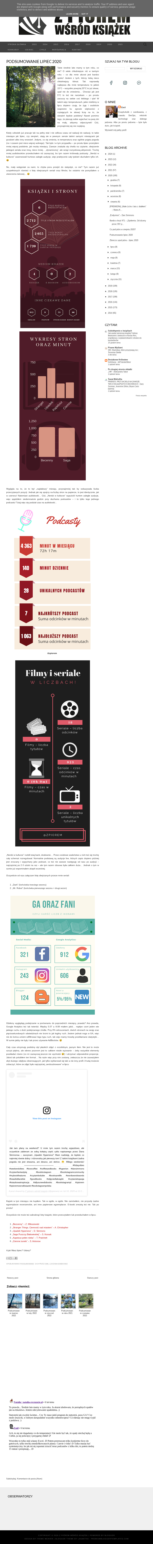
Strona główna (17, 44)
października (115, 191)
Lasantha (83, 1539)
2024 (110, 154)
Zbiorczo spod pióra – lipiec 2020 (124, 240)
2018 (88, 44)
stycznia (114, 279)
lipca (112, 247)
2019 (99, 44)
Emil (47, 1264)
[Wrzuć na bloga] (10, 1258)
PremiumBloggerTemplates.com (110, 1539)
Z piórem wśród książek (36, 1191)
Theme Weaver (45, 1539)
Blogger (110, 1535)
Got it (84, 14)
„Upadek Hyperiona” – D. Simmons (28, 1231)
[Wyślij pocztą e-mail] (7, 1258)
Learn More (72, 14)
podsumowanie (27, 1264)
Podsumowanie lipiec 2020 (33, 61)
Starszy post (92, 1278)
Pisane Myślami (115, 347)
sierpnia (113, 202)
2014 (45, 44)
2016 (66, 44)
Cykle (43, 50)
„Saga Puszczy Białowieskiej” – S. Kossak (31, 1234)
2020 (109, 44)
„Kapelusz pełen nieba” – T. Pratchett (29, 1238)
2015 (55, 44)
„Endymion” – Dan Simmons (122, 215)
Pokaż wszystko (141, 395)
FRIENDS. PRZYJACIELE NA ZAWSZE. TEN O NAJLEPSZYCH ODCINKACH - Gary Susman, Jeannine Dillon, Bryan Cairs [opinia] (126, 385)
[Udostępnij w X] (13, 1258)
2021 (120, 44)
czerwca (114, 252)
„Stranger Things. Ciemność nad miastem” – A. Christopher (40, 1227)
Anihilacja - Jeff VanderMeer (119, 362)
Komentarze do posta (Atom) (29, 1479)
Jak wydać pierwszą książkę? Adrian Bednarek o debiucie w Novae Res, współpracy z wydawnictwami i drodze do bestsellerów (124, 336)
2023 (110, 159)
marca (113, 268)
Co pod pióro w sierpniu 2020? (123, 229)
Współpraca (59, 50)
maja (112, 258)
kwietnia (113, 263)
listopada (114, 185)
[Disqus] (52, 1357)
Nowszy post (12, 1278)
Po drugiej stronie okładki (120, 369)
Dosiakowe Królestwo (118, 360)
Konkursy (13, 50)
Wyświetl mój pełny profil (115, 130)
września (114, 196)
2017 (77, 44)
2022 (34, 44)
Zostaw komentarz (59, 1264)
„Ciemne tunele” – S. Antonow (26, 1241)
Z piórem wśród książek (73, 1535)
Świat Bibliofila (115, 379)
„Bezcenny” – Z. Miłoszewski (25, 1224)
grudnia (113, 180)
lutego (113, 274)
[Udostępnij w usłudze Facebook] (16, 1258)
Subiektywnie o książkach (120, 331)
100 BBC (29, 50)
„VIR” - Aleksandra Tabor (118, 372)
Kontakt (77, 50)
